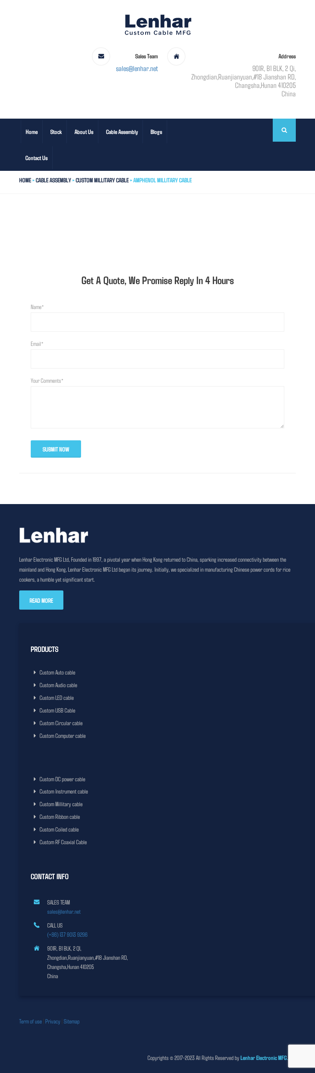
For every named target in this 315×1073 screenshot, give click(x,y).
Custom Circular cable (61, 722)
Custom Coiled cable (59, 829)
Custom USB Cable (57, 710)
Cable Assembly (122, 131)
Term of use (30, 1021)
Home (32, 131)
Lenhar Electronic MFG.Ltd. (268, 1057)
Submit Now (56, 449)
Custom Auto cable (57, 672)
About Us (84, 131)
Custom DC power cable (62, 778)
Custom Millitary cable (102, 180)
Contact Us (36, 157)
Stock (56, 131)
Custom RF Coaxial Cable (63, 841)
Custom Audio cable (58, 684)
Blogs (156, 131)
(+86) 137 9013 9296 (67, 934)
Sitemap (72, 1021)
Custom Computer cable (63, 735)
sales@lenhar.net (137, 68)
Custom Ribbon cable (60, 816)
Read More (41, 600)
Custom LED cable (57, 697)
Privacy (52, 1021)
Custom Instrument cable (64, 791)
